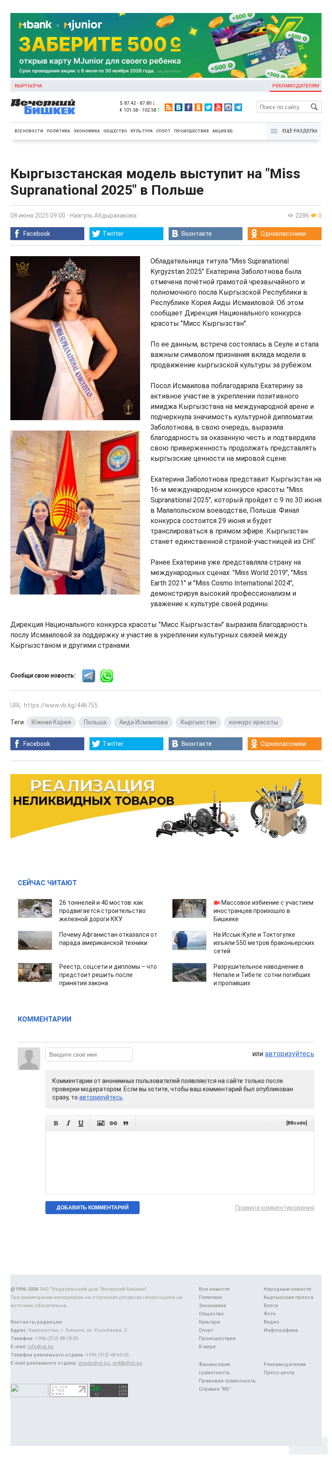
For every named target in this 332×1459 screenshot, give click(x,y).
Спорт (163, 131)
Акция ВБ (222, 131)
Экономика (86, 131)
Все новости (29, 131)
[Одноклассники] (198, 107)
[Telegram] (238, 107)
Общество (115, 131)
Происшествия (191, 131)
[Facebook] (188, 107)
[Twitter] (208, 107)
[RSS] (168, 107)
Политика (58, 131)
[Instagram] (228, 107)
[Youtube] (218, 107)
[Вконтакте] (178, 107)
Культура (142, 131)
